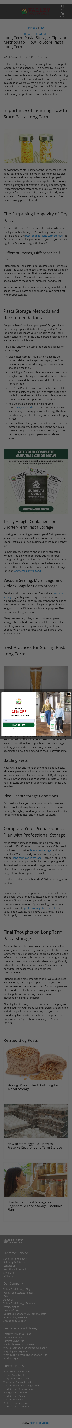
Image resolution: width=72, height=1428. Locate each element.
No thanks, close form (18, 728)
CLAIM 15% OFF (18, 725)
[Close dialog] (68, 694)
